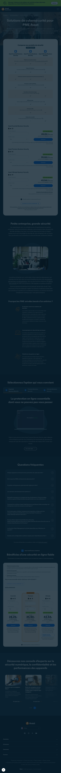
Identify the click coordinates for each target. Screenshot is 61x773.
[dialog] (30, 386)
